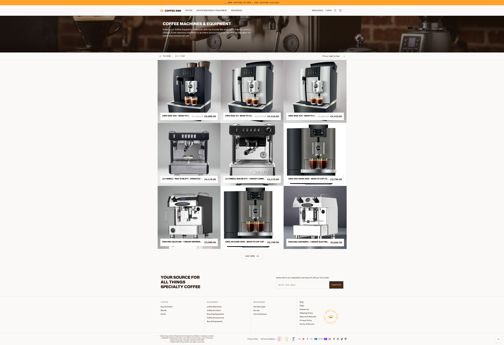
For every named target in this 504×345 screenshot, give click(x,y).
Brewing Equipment (215, 314)
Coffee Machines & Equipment (211, 10)
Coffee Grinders (214, 310)
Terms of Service (307, 324)
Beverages (236, 10)
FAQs (302, 306)
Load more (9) (252, 256)
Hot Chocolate (259, 307)
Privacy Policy (306, 320)
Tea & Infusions (260, 314)
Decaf (163, 314)
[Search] (335, 10)
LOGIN (329, 10)
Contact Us (304, 309)
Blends (164, 310)
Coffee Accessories (215, 318)
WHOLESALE (317, 10)
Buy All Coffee (167, 307)
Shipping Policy (306, 313)
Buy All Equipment (214, 321)
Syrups (256, 310)
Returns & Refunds (308, 317)
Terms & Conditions (268, 339)
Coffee (188, 10)
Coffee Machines (214, 307)
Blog (301, 302)
